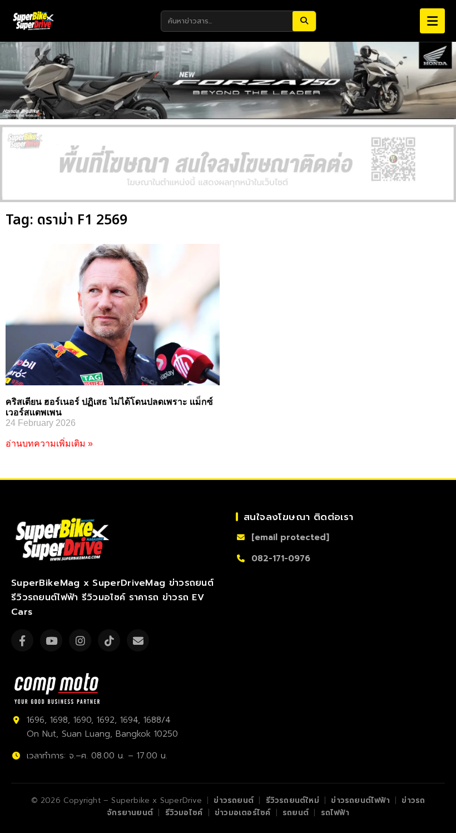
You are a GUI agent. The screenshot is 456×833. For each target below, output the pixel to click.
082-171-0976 (280, 558)
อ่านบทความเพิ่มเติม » (49, 443)
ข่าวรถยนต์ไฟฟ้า (360, 800)
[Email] (138, 640)
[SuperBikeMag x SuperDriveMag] (64, 540)
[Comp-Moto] (57, 688)
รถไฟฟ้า (335, 813)
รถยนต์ (295, 813)
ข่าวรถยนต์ (234, 800)
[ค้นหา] (304, 21)
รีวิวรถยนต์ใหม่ (292, 800)
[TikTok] (109, 640)
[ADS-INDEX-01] (228, 163)
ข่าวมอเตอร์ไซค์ (242, 813)
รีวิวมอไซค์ (184, 813)
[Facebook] (22, 640)
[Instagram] (80, 640)
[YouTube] (51, 640)
